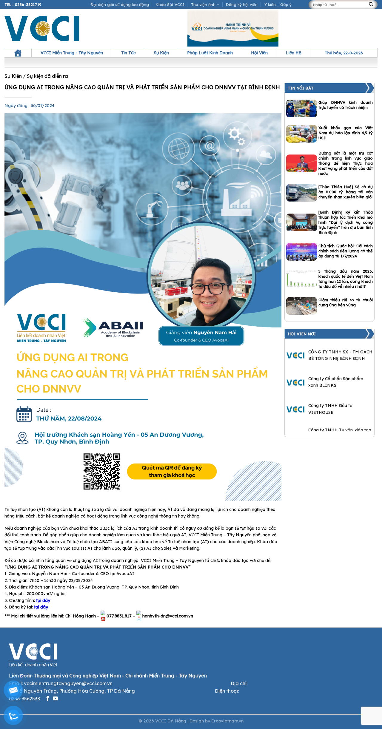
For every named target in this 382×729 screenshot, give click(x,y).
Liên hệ (293, 52)
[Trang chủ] (17, 52)
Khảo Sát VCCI (170, 4)
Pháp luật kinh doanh (210, 52)
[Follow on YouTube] (55, 699)
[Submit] (372, 4)
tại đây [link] (43, 600)
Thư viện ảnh (203, 4)
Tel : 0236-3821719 (23, 4)
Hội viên (259, 52)
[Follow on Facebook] (47, 699)
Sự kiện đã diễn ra (47, 76)
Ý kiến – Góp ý (278, 4)
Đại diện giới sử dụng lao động (119, 4)
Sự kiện (161, 52)
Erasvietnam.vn (227, 721)
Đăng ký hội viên (242, 4)
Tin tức (128, 52)
